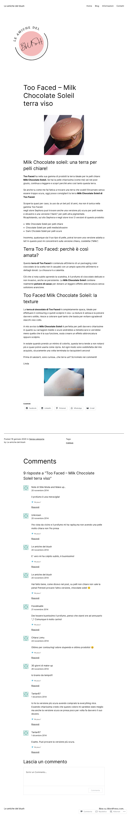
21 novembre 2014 (39, 609)
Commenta (95, 790)
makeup (69, 443)
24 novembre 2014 (40, 641)
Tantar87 (36, 693)
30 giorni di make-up (42, 665)
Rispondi (35, 507)
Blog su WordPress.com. (111, 808)
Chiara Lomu (37, 637)
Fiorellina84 (37, 606)
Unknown (36, 515)
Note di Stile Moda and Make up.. (48, 487)
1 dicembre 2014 (39, 697)
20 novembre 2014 (40, 490)
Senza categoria (36, 439)
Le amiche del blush (14, 6)
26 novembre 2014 (40, 669)
